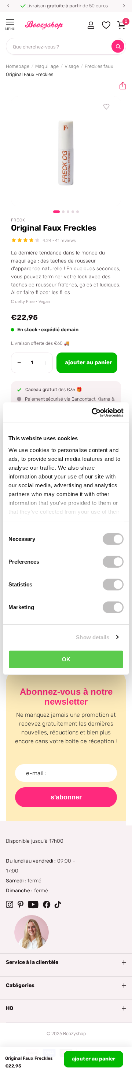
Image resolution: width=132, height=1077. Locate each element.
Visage (72, 66)
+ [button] (45, 363)
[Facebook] (46, 904)
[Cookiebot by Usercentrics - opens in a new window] (93, 412)
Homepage (17, 66)
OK (66, 659)
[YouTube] (33, 904)
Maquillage (47, 66)
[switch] (113, 562)
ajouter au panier (93, 1059)
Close (66, 962)
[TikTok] (58, 904)
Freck (18, 220)
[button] (8, 6)
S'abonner (66, 797)
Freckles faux (99, 66)
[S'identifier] (90, 25)
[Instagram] (9, 904)
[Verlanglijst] (106, 107)
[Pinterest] (20, 904)
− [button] (19, 363)
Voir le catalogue (10, 22)
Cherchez (117, 46)
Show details (92, 637)
